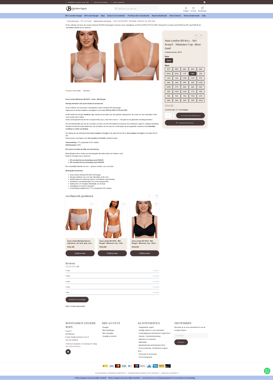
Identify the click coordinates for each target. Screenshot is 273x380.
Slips (103, 16)
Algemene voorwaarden (169, 373)
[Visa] (111, 366)
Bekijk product (80, 253)
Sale (204, 16)
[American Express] (155, 366)
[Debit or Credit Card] (168, 366)
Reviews (86, 91)
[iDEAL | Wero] (105, 366)
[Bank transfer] (124, 366)
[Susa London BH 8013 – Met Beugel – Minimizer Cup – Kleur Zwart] (144, 219)
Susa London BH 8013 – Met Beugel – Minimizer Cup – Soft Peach (110, 242)
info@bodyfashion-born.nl (79, 337)
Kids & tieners (175, 16)
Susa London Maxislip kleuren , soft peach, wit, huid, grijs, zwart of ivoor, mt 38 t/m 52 (79, 242)
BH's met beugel (91, 16)
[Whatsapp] (267, 371)
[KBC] (149, 366)
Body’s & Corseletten (116, 16)
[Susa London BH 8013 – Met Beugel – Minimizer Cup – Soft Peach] (112, 219)
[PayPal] (161, 366)
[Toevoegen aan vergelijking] (201, 35)
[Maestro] (136, 366)
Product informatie (73, 91)
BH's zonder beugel (73, 16)
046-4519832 (73, 340)
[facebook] (68, 351)
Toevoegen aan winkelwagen (190, 115)
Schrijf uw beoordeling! (77, 300)
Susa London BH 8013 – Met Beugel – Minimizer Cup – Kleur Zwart (144, 242)
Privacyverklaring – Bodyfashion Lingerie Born (110, 373)
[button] (196, 35)
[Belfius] (143, 366)
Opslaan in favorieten (186, 123)
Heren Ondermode (191, 16)
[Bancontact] (130, 366)
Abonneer (181, 342)
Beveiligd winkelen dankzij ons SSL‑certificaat (143, 373)
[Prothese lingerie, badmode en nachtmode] (76, 8)
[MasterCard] (117, 366)
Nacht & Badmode (159, 16)
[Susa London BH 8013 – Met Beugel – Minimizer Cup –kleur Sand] (88, 57)
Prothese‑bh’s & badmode (138, 16)
